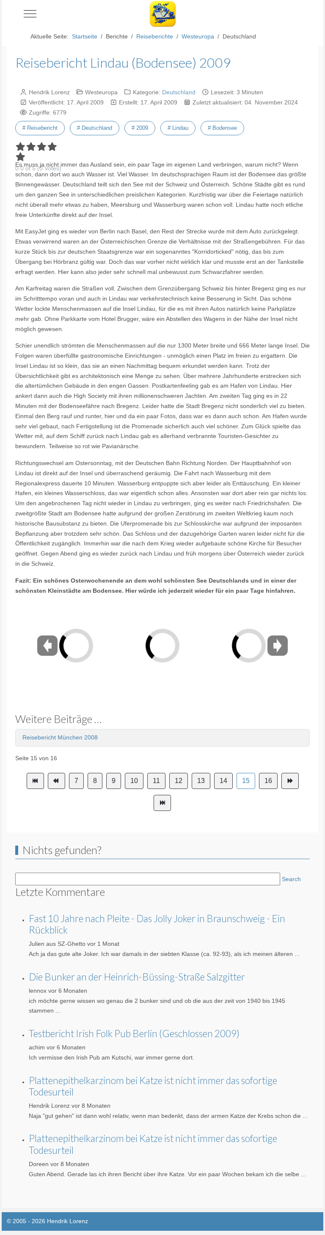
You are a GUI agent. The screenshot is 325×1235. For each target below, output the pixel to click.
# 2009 (140, 128)
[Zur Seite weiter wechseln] (290, 781)
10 (134, 780)
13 (201, 780)
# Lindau (178, 128)
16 (268, 780)
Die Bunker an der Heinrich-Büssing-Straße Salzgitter (137, 977)
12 (178, 780)
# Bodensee (222, 128)
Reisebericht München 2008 (60, 737)
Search (291, 879)
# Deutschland (94, 128)
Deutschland (179, 92)
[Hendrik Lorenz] (162, 13)
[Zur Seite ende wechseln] (162, 803)
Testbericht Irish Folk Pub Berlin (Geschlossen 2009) (134, 1033)
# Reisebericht (40, 128)
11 (156, 780)
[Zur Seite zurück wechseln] (56, 781)
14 (223, 780)
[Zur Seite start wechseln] (35, 781)
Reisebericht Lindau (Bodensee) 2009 (123, 62)
